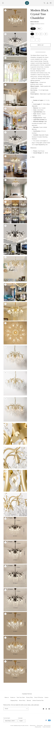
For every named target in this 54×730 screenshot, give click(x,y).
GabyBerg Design (17, 725)
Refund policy (33, 725)
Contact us (12, 697)
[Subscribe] (26, 708)
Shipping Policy (14, 700)
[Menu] (2, 2)
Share (33, 157)
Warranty (29, 700)
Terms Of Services (38, 697)
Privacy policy (40, 725)
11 (40, 33)
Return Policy (22, 700)
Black (39, 28)
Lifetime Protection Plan (38, 700)
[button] (40, 48)
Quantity (32, 36)
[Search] (44, 2)
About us (7, 697)
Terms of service (47, 725)
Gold (33, 28)
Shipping (32, 23)
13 (45, 33)
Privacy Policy (29, 697)
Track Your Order (21, 697)
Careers (46, 697)
